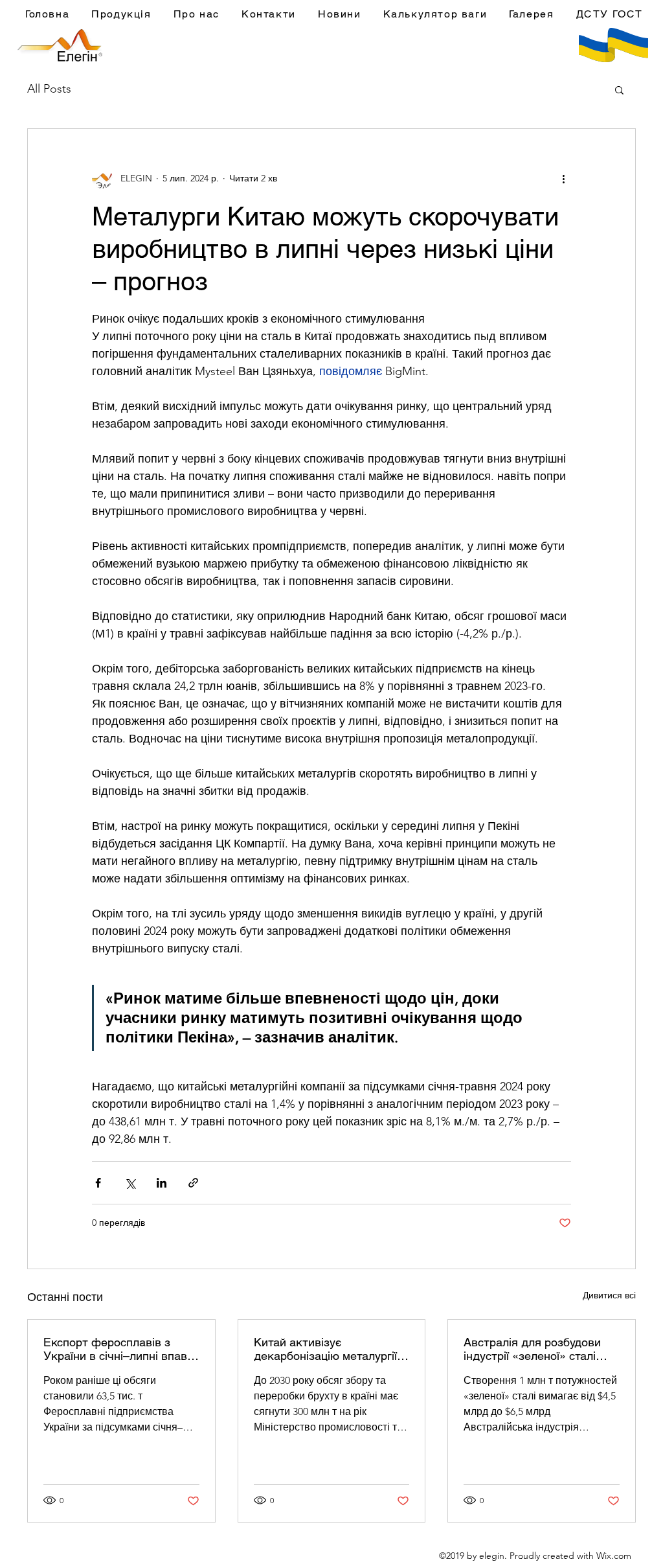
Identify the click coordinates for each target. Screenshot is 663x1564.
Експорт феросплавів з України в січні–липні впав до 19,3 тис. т (115, 1349)
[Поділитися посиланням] (193, 1183)
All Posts (49, 89)
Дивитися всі (609, 1295)
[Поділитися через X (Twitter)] (130, 1183)
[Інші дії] (563, 178)
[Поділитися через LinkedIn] (161, 1183)
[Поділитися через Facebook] (98, 1183)
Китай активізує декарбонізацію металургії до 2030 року (325, 1349)
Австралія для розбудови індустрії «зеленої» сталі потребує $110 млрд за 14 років (534, 1349)
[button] (619, 89)
